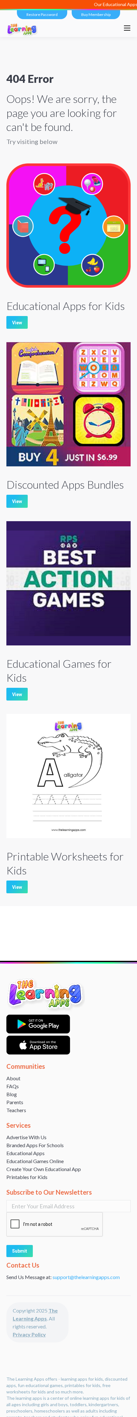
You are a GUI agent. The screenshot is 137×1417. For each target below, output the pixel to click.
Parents (14, 1102)
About (13, 1078)
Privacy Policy (29, 1334)
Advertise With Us (26, 1137)
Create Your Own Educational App (43, 1169)
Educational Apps (25, 1153)
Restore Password (42, 14)
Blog (11, 1094)
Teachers (16, 1110)
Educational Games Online (35, 1161)
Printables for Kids (26, 1177)
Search (111, 28)
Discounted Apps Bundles (65, 484)
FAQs (12, 1086)
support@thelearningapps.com (86, 1277)
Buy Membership (96, 14)
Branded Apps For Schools (35, 1145)
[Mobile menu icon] (127, 28)
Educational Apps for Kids (65, 305)
